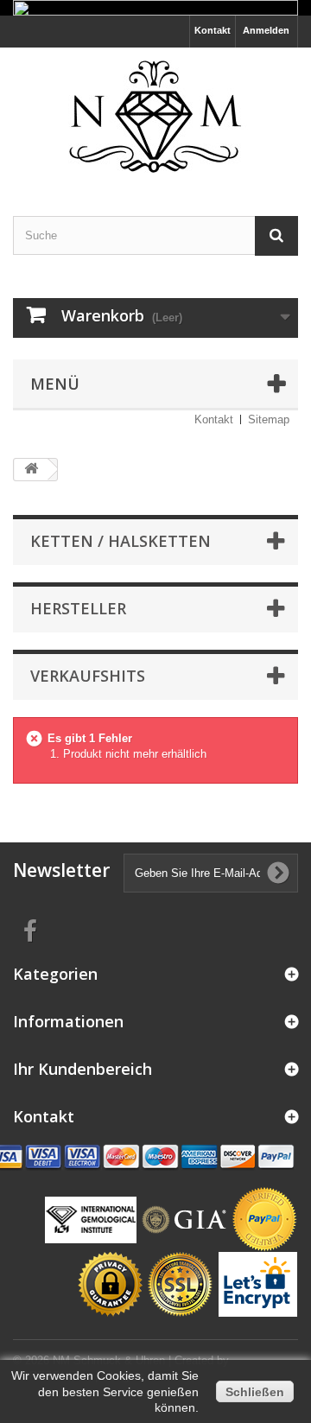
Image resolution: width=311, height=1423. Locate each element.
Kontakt (212, 30)
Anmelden (266, 30)
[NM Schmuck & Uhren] (155, 116)
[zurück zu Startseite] (31, 469)
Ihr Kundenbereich (82, 1068)
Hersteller (78, 608)
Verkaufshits (87, 675)
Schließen (254, 1392)
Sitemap (268, 419)
